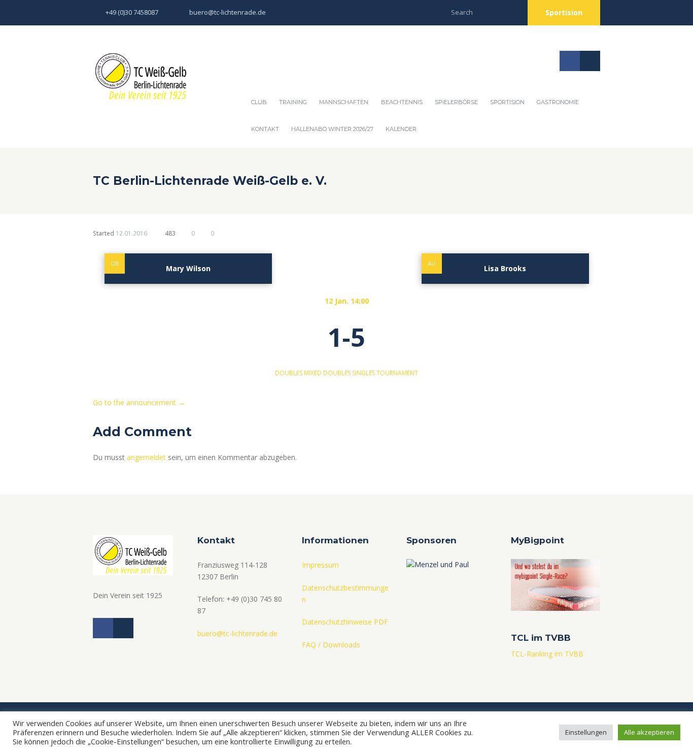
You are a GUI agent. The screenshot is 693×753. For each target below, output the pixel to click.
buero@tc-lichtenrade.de (227, 12)
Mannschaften (343, 102)
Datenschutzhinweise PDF (345, 622)
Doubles (288, 373)
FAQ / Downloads (331, 644)
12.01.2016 (131, 233)
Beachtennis (402, 102)
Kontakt (265, 129)
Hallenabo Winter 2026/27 (332, 129)
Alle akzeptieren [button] (649, 732)
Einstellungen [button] (586, 732)
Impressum (320, 565)
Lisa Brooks (505, 268)
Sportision (563, 12)
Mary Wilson (188, 268)
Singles (363, 373)
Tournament (397, 373)
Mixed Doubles (327, 373)
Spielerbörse (456, 102)
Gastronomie (558, 102)
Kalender (401, 129)
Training (293, 102)
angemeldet (146, 457)
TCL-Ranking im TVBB (547, 654)
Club (259, 102)
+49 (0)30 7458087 (132, 12)
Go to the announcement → (139, 402)
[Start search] (510, 10)
